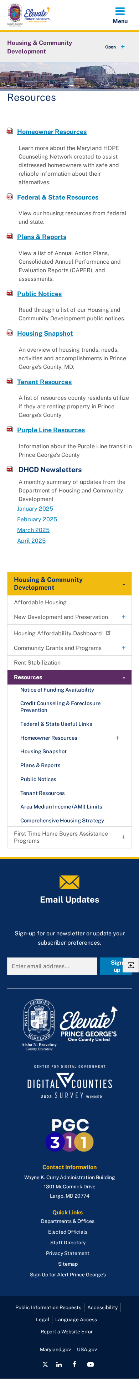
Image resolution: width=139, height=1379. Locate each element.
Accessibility (102, 1307)
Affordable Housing (40, 602)
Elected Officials (67, 1232)
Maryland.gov (55, 1349)
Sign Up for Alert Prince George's (68, 1274)
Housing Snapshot (45, 333)
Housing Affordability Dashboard (58, 633)
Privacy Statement (67, 1253)
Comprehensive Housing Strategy (62, 820)
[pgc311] (69, 1025)
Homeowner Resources (52, 131)
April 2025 (31, 540)
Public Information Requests (48, 1307)
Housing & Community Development (39, 47)
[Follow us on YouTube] (90, 1364)
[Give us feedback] (131, 965)
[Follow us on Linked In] (59, 1364)
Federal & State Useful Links (56, 724)
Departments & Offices (67, 1221)
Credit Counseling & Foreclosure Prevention (60, 706)
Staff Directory (68, 1242)
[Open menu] (120, 15)
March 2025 (33, 530)
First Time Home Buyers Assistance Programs (61, 837)
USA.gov (87, 1349)
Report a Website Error (67, 1331)
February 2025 (37, 519)
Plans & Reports (41, 237)
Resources (28, 677)
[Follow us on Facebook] (74, 1364)
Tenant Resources (44, 382)
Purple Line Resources (51, 430)
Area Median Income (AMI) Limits (61, 807)
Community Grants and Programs (58, 648)
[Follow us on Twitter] (45, 1364)
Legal (42, 1319)
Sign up (117, 966)
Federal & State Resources (57, 197)
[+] (108, 47)
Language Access (76, 1319)
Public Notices (39, 294)
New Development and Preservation (61, 617)
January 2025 (35, 508)
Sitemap (68, 1264)
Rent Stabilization (37, 662)
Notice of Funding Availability (57, 690)
